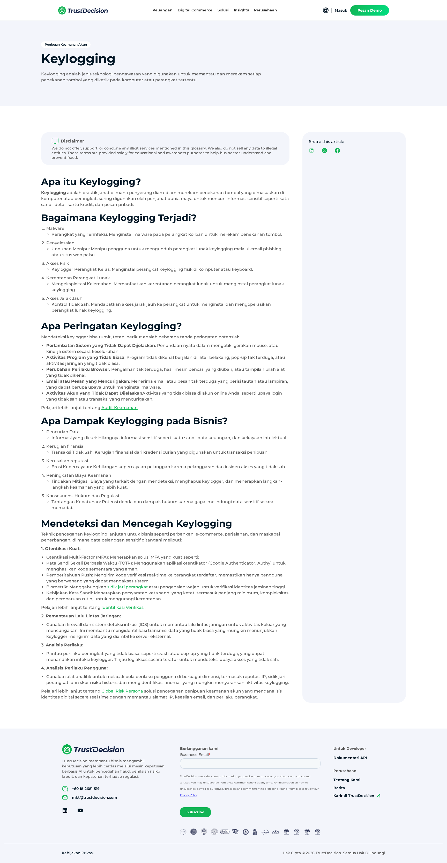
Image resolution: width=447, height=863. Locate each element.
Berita (339, 788)
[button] (162, 10)
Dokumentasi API (350, 758)
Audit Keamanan (119, 407)
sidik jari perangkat (127, 586)
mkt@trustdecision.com (94, 797)
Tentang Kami (346, 780)
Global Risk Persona (122, 691)
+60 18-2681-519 (86, 788)
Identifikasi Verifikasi (123, 607)
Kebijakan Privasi (78, 853)
